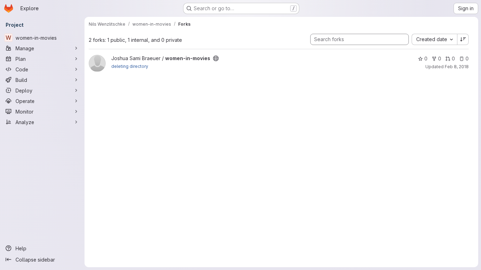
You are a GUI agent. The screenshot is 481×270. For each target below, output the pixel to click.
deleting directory (129, 66)
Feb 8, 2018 (457, 66)
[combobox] (434, 39)
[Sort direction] (463, 39)
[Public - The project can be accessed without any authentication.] (216, 58)
